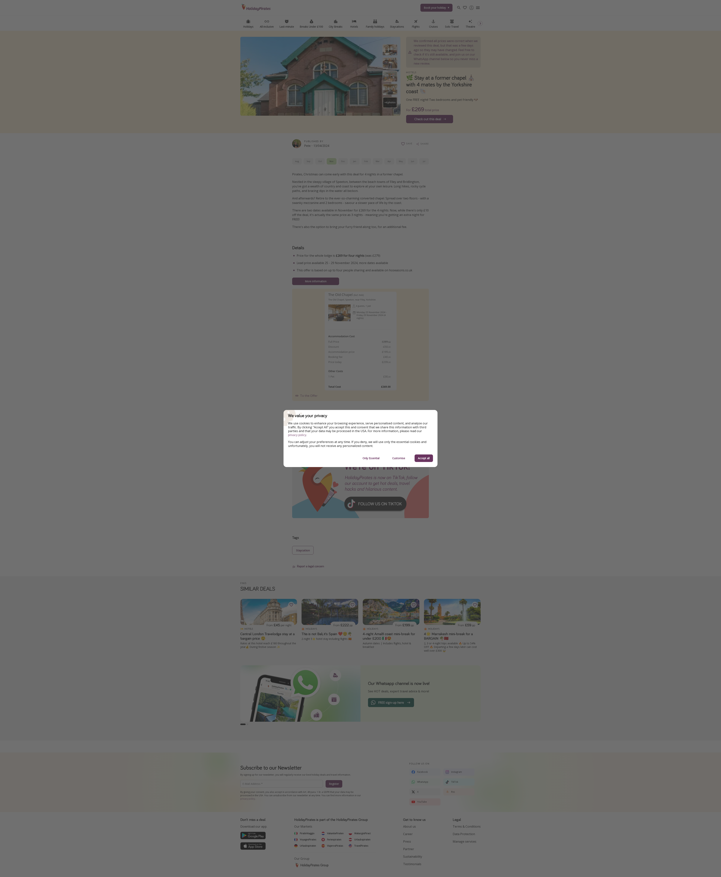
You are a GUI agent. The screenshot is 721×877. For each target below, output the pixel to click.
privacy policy (297, 435)
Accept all (424, 458)
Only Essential (371, 458)
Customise (398, 458)
